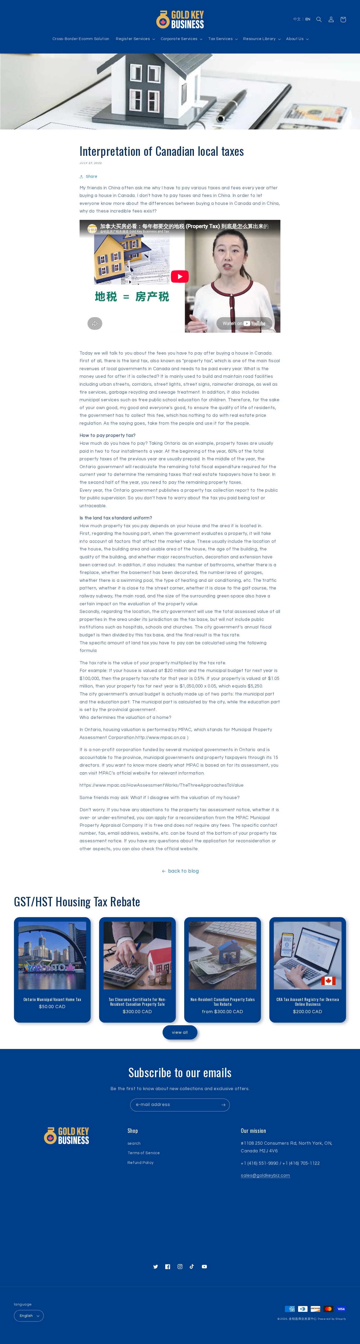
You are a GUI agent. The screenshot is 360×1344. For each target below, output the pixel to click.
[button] (135, 39)
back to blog (183, 871)
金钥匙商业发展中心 (303, 1318)
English (26, 1316)
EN (307, 19)
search (134, 1143)
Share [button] (91, 176)
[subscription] (223, 1105)
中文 (297, 19)
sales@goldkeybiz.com (265, 1175)
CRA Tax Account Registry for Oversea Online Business (307, 1002)
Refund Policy (141, 1163)
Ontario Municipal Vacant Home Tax (52, 999)
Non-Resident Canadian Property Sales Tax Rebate (223, 1002)
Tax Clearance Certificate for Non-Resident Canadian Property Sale (137, 1002)
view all (180, 1032)
